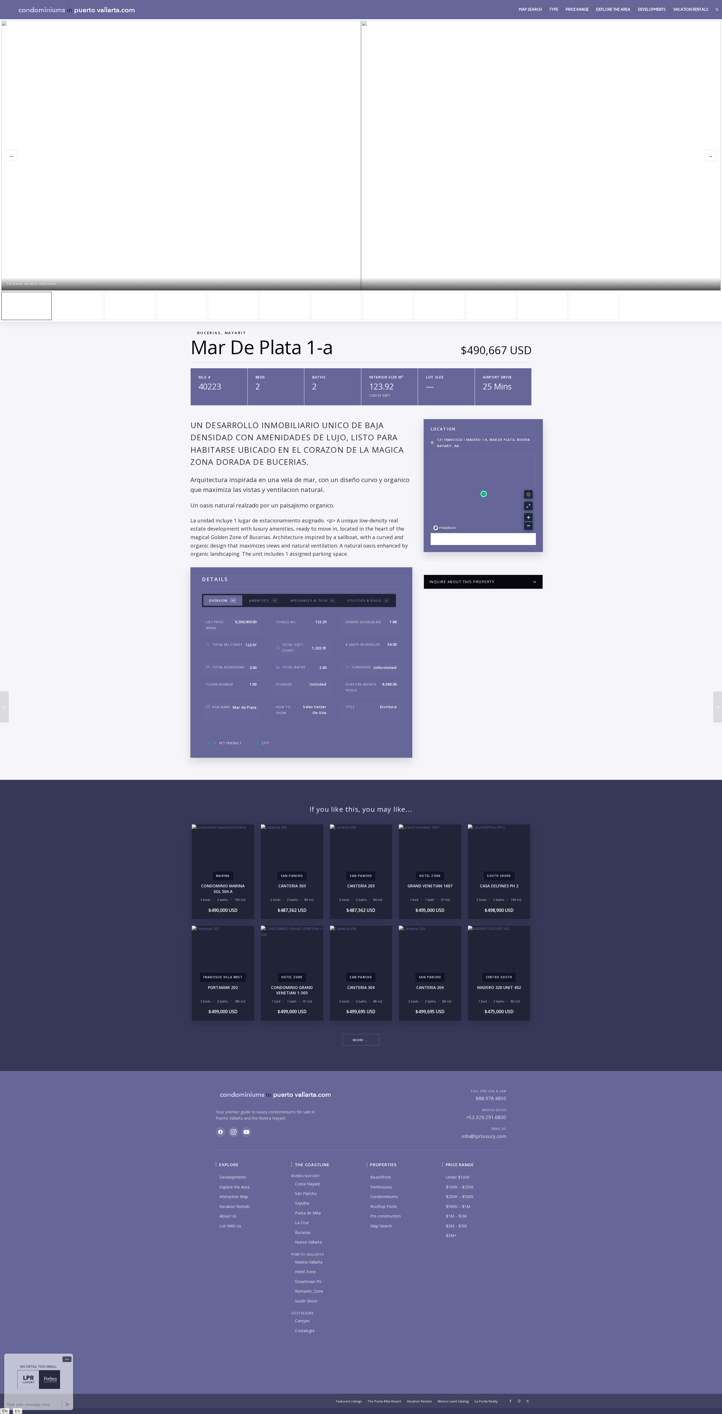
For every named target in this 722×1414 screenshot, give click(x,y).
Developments (232, 1177)
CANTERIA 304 (361, 987)
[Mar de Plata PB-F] (4, 707)
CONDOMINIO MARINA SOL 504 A (223, 888)
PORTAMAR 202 (223, 987)
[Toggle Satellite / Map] (528, 494)
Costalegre (305, 1330)
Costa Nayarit (307, 1184)
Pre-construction (385, 1216)
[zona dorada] (78, 306)
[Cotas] (594, 306)
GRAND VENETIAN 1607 (430, 885)
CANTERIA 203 (361, 885)
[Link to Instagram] (519, 1401)
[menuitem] (530, 9)
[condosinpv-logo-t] (76, 9)
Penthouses (381, 1187)
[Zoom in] (528, 517)
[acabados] (284, 306)
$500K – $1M (458, 1206)
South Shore (306, 1301)
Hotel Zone (305, 1271)
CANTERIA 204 (430, 987)
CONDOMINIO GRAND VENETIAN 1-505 (292, 990)
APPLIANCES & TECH (311, 600)
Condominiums (384, 1196)
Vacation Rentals (234, 1206)
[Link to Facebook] (510, 1401)
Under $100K (458, 1177)
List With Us (230, 1226)
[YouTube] (246, 1132)
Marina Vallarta (308, 1262)
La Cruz (302, 1222)
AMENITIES (262, 600)
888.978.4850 (491, 1098)
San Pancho (306, 1193)
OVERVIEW (222, 600)
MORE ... (361, 1040)
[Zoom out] (528, 526)
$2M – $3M (456, 1226)
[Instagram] (233, 1132)
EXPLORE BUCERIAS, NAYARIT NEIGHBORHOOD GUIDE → (483, 539)
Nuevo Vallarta (308, 1242)
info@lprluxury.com (483, 1136)
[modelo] (336, 306)
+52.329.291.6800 (486, 1117)
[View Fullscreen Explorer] (528, 506)
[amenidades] (181, 306)
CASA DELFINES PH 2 (499, 885)
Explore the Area (234, 1187)
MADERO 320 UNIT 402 (499, 987)
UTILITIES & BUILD (367, 600)
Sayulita (302, 1203)
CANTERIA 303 (292, 885)
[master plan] (130, 306)
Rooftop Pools (383, 1206)
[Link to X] (527, 1401)
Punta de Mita (308, 1213)
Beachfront (380, 1177)
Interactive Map (233, 1196)
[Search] (717, 9)
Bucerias (303, 1232)
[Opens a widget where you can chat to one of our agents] (38, 1381)
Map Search (381, 1226)
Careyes (302, 1320)
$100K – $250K (460, 1187)
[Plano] (543, 306)
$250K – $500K (460, 1196)
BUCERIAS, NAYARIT (221, 332)
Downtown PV (308, 1281)
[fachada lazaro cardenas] (26, 306)
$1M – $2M (456, 1216)
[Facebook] (220, 1132)
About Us (227, 1216)
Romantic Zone (309, 1291)
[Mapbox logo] (444, 528)
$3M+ (451, 1235)
